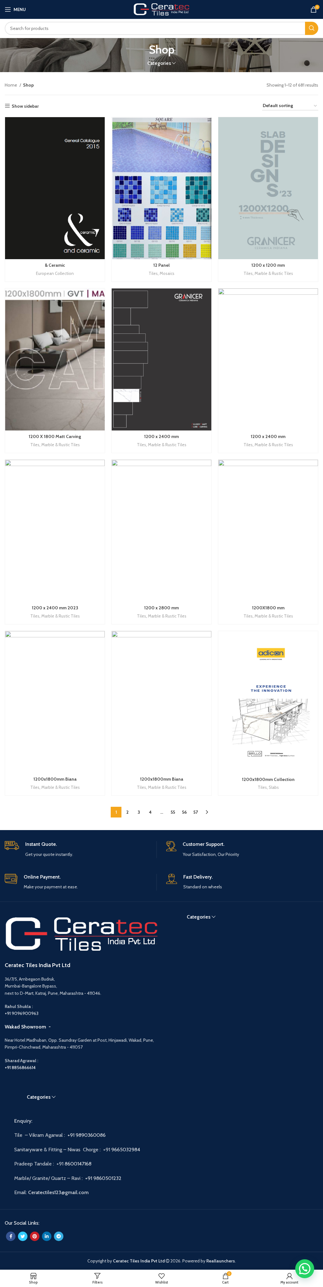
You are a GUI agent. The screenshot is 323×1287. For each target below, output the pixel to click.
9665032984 (126, 1150)
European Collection (55, 273)
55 (173, 812)
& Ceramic (55, 265)
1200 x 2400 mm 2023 (55, 608)
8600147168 (78, 1164)
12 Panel (161, 265)
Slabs (274, 787)
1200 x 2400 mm (161, 436)
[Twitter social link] (22, 1236)
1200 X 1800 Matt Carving (55, 436)
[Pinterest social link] (34, 1236)
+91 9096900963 (21, 1013)
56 (184, 812)
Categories (159, 63)
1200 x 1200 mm (268, 265)
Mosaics (167, 273)
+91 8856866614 (20, 1067)
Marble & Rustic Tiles (274, 273)
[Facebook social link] (10, 1236)
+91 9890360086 (87, 1135)
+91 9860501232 (103, 1178)
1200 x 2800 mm (161, 608)
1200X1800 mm (268, 608)
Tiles (153, 273)
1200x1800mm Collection (268, 779)
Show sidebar (25, 106)
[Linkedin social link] (46, 1236)
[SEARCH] (311, 28)
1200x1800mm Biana (55, 779)
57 (195, 812)
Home (11, 85)
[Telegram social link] (58, 1236)
